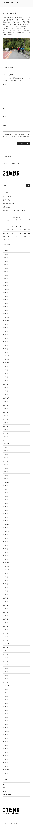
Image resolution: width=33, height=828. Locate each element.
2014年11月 (6, 689)
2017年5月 (5, 587)
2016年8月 (5, 619)
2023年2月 (5, 349)
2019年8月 (5, 496)
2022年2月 (5, 391)
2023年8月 (5, 328)
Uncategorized (9, 67)
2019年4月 (5, 510)
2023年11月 (6, 317)
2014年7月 (5, 703)
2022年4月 (5, 384)
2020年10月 (6, 447)
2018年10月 (6, 531)
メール (5, 117)
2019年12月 (6, 482)
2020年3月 (5, 471)
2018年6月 (5, 545)
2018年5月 (5, 549)
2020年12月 (6, 440)
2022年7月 (5, 373)
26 (16, 236)
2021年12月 (6, 398)
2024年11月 (6, 289)
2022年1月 (5, 394)
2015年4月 (5, 671)
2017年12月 (6, 563)
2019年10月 (6, 489)
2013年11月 (6, 731)
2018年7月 (5, 542)
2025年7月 (5, 261)
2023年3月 (5, 345)
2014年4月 (5, 713)
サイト (4, 125)
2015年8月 (5, 657)
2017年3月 (5, 594)
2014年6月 (5, 707)
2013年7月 (5, 745)
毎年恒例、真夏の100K (9, 203)
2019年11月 (6, 486)
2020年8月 (5, 454)
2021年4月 (5, 426)
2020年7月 (5, 457)
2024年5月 (5, 296)
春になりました (7, 196)
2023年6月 (5, 335)
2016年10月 (6, 612)
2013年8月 (5, 742)
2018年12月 (6, 524)
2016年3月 (5, 633)
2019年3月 (5, 514)
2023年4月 (5, 342)
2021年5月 (5, 422)
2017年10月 (6, 570)
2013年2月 (5, 763)
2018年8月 (5, 538)
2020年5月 (5, 464)
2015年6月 (5, 664)
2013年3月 (5, 759)
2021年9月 (5, 408)
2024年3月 (5, 303)
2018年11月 (6, 528)
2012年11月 (6, 773)
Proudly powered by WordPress (11, 824)
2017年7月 (5, 580)
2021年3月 (5, 429)
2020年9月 (5, 450)
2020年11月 (6, 443)
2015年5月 (5, 668)
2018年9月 (5, 535)
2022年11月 (6, 359)
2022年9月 (5, 366)
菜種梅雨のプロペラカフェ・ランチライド (15, 210)
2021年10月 (6, 405)
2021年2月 (5, 433)
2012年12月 (6, 770)
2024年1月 (5, 310)
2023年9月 (5, 324)
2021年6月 (5, 419)
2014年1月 (5, 724)
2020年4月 (5, 468)
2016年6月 (5, 626)
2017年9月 (5, 573)
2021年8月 (5, 412)
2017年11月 (6, 566)
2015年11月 (6, 647)
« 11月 (4, 244)
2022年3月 (5, 387)
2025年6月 (5, 264)
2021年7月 (5, 415)
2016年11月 (6, 608)
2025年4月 (5, 271)
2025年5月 (5, 268)
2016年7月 (5, 622)
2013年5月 (5, 752)
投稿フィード (6, 787)
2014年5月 (5, 710)
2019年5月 (5, 507)
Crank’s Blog (10, 2)
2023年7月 (5, 331)
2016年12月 (6, 605)
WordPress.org (7, 794)
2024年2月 (5, 307)
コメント (5, 84)
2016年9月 (5, 615)
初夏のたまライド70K (9, 207)
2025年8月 (5, 257)
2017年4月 (5, 591)
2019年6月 (5, 503)
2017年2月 (5, 598)
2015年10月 (6, 650)
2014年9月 (5, 696)
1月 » (8, 244)
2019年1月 (5, 521)
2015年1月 (5, 682)
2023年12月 (6, 314)
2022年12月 (6, 356)
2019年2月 (5, 517)
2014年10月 (6, 692)
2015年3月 (5, 675)
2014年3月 (5, 717)
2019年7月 (5, 500)
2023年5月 (5, 338)
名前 (4, 108)
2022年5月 (5, 380)
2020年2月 (5, 475)
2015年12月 (6, 643)
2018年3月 (5, 552)
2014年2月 (5, 721)
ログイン (5, 784)
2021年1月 (5, 436)
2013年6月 (5, 749)
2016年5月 (5, 629)
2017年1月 (5, 601)
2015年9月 (5, 654)
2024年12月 (6, 286)
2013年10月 (6, 735)
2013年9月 (5, 738)
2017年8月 (5, 577)
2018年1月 (5, 559)
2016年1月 (5, 640)
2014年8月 (5, 700)
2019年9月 (5, 492)
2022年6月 (5, 377)
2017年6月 (5, 584)
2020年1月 (5, 479)
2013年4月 (5, 756)
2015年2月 (5, 678)
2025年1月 (5, 282)
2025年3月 (5, 275)
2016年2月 (5, 636)
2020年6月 (5, 461)
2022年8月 (5, 370)
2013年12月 (6, 728)
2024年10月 (6, 293)
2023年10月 (6, 321)
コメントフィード (8, 791)
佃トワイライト (7, 200)
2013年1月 (5, 766)
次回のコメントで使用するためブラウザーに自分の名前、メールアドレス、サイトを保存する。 (16, 137)
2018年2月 (5, 556)
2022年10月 (6, 363)
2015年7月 (5, 661)
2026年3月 (5, 254)
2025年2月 (5, 279)
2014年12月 (6, 685)
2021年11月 (6, 401)
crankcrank (16, 10)
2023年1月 (5, 352)
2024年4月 (5, 300)
